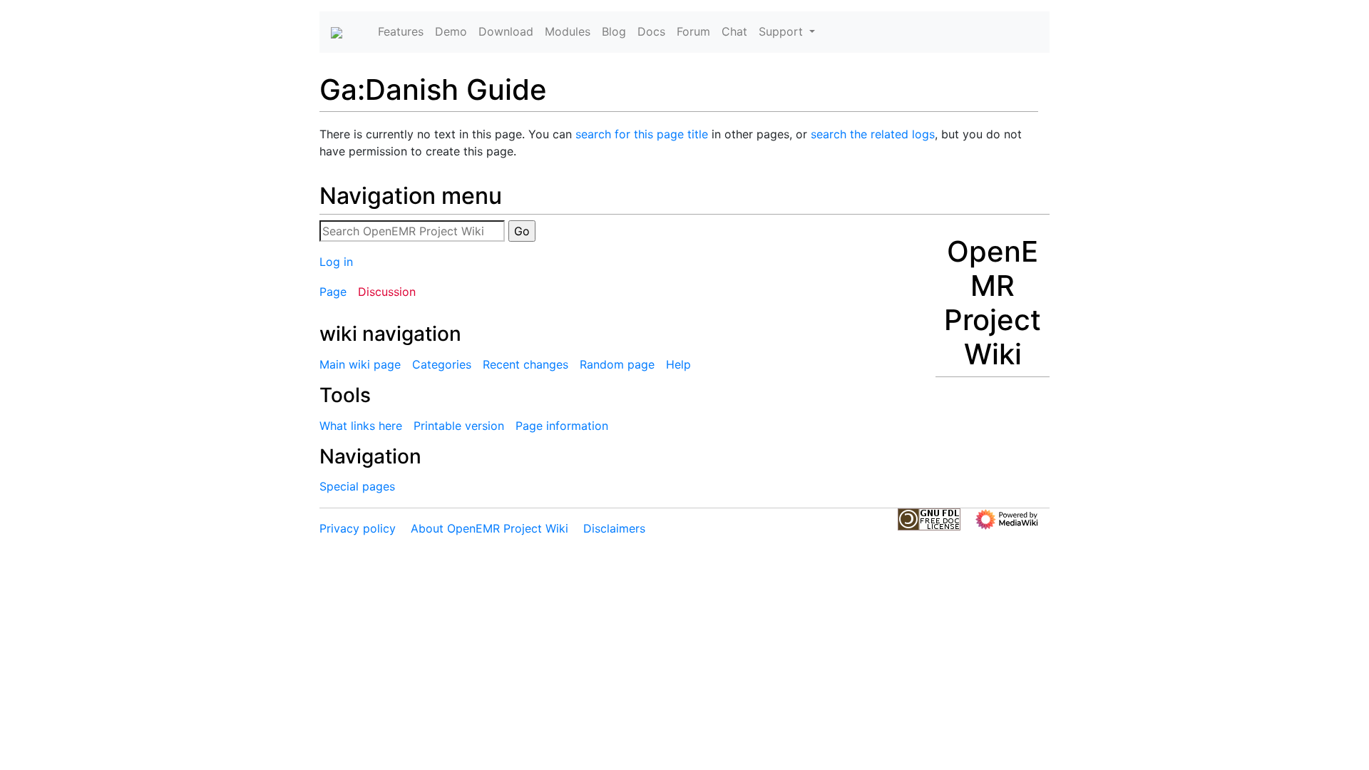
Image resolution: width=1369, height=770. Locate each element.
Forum (693, 31)
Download (505, 31)
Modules (567, 31)
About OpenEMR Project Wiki (489, 528)
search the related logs (873, 134)
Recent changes (525, 364)
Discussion (387, 291)
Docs (651, 31)
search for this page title (641, 134)
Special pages (357, 486)
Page (333, 291)
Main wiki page (360, 364)
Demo (451, 31)
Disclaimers (614, 528)
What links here (360, 426)
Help (678, 364)
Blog (614, 31)
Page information (562, 426)
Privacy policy (357, 528)
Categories (441, 364)
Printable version (459, 426)
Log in (336, 262)
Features (401, 31)
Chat (734, 31)
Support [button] (782, 31)
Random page (617, 364)
